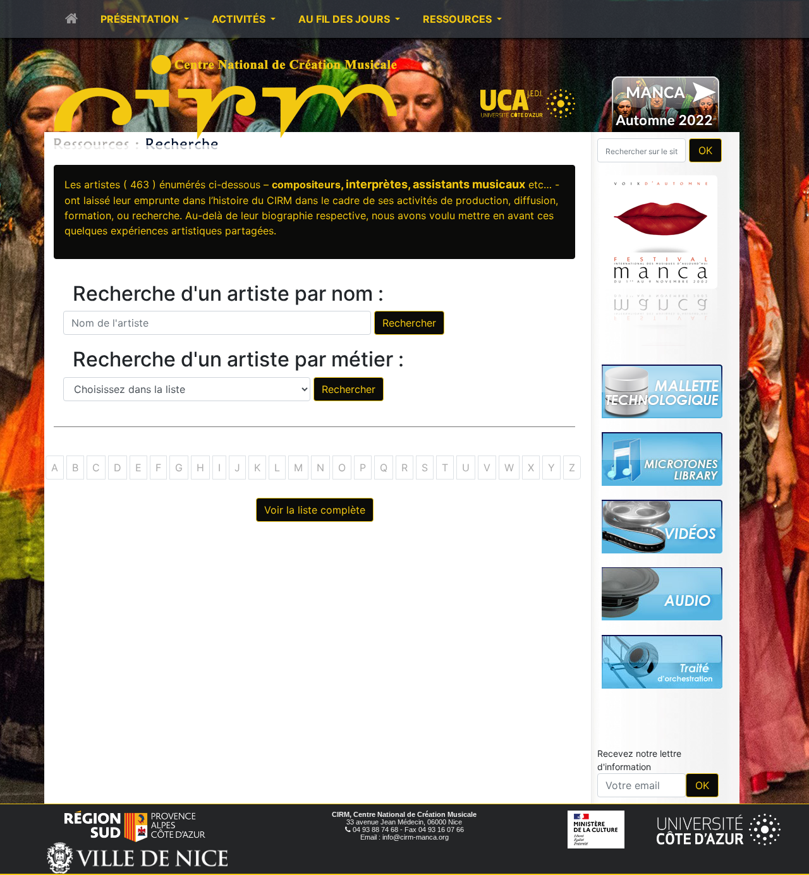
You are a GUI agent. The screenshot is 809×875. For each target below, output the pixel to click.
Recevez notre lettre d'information (639, 760)
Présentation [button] (140, 19)
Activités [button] (240, 19)
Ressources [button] (458, 19)
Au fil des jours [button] (345, 19)
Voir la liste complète (314, 510)
